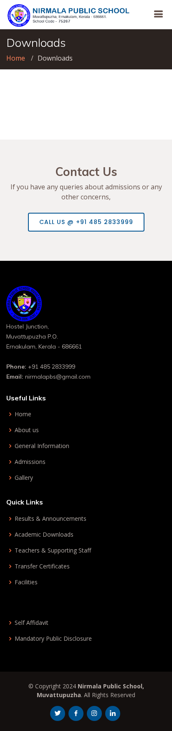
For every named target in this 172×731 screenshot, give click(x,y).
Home (15, 58)
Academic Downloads (44, 534)
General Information (42, 446)
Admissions (30, 462)
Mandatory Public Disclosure (53, 639)
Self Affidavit (31, 623)
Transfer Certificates (42, 566)
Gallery (24, 478)
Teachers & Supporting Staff (53, 550)
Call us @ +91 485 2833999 (86, 222)
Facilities (26, 582)
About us (27, 430)
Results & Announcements (50, 519)
